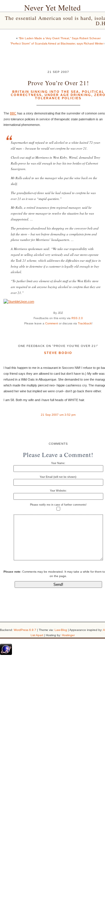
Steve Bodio (58, 353)
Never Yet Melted (52, 7)
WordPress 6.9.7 (25, 629)
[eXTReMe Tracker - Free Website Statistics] (6, 653)
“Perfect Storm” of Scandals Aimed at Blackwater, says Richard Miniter (57, 43)
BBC (13, 113)
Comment (51, 323)
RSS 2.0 (77, 318)
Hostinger (68, 635)
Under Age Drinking (68, 95)
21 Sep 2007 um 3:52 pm (58, 414)
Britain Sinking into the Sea (45, 91)
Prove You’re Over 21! (58, 82)
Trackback (85, 323)
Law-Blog (61, 629)
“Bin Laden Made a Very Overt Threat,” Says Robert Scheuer (60, 38)
